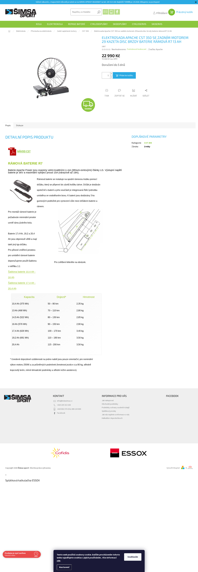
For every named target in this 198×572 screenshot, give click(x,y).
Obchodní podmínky (110, 404)
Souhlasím (133, 556)
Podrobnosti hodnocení (136, 49)
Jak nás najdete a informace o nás (115, 414)
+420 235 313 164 (64, 405)
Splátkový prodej (109, 411)
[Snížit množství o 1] (111, 77)
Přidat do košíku (126, 75)
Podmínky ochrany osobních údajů (115, 407)
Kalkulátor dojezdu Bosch (112, 418)
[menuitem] (38, 24)
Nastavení (64, 567)
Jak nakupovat (108, 400)
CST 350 (148, 142)
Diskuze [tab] (19, 125)
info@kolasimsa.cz (64, 400)
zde (58, 560)
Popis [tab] (8, 125)
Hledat (99, 12)
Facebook (61, 413)
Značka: (155, 49)
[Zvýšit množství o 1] (111, 73)
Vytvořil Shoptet (173, 467)
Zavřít (116, 85)
